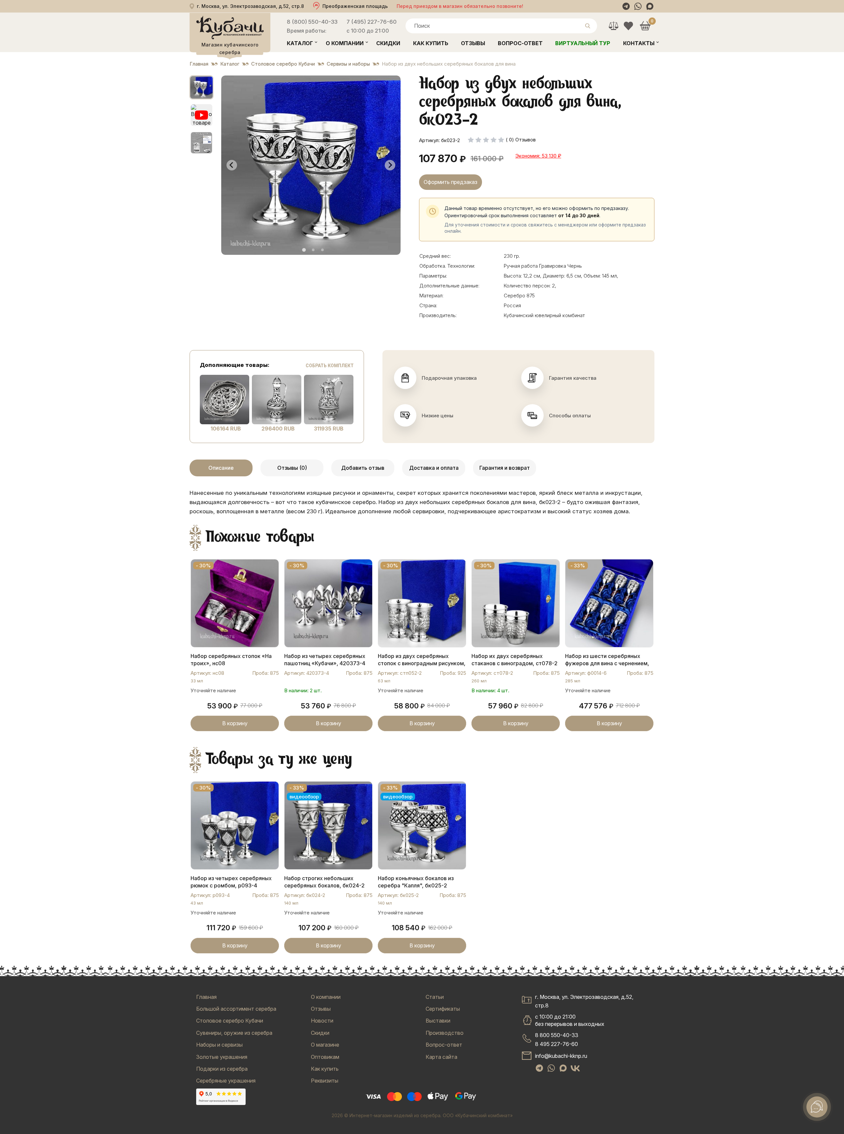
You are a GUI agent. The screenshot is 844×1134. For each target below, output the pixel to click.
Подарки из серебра (222, 1068)
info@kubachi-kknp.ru (561, 1056)
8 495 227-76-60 (556, 1044)
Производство (445, 1033)
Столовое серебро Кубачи (229, 1020)
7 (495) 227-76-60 (372, 21)
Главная (206, 997)
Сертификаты (443, 1008)
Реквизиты (324, 1080)
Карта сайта (441, 1057)
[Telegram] (626, 6)
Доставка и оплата (434, 467)
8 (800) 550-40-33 (312, 21)
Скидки (388, 43)
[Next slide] (390, 165)
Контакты (638, 43)
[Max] (649, 6)
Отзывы (473, 43)
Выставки (438, 1020)
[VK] (575, 1068)
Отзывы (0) (292, 467)
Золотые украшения (221, 1057)
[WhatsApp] (638, 6)
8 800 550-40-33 (556, 1035)
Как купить (430, 43)
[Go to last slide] (231, 165)
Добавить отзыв (362, 467)
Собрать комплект (330, 365)
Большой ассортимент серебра (236, 1008)
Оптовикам (325, 1057)
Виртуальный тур (582, 43)
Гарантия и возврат (504, 467)
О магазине (325, 1044)
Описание (221, 467)
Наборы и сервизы (219, 1044)
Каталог (300, 43)
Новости (322, 1020)
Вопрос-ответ (520, 43)
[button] (201, 87)
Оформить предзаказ (450, 182)
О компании (345, 43)
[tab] (304, 250)
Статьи (435, 997)
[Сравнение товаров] (613, 25)
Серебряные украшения (226, 1080)
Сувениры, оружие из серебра (234, 1033)
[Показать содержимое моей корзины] (645, 25)
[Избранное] (628, 25)
